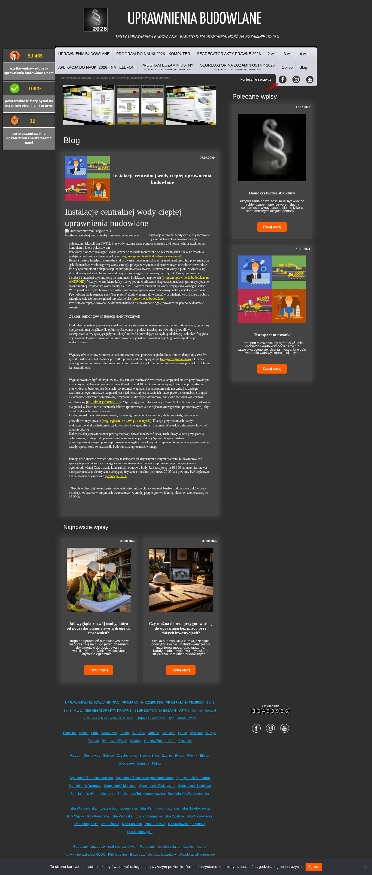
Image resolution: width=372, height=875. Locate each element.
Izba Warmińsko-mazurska (159, 808)
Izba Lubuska (132, 824)
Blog (303, 67)
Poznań (93, 741)
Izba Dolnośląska (140, 832)
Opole (182, 733)
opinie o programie (103, 401)
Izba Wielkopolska (83, 808)
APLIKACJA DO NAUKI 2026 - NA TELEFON (96, 67)
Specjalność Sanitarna (193, 778)
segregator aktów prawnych (126, 420)
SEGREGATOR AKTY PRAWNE (108, 710)
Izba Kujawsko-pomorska (186, 824)
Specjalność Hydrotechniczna (93, 794)
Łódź (95, 733)
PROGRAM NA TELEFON (185, 703)
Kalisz (156, 763)
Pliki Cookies (117, 854)
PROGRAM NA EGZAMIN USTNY (108, 718)
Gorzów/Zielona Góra (160, 741)
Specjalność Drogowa (85, 786)
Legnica (143, 763)
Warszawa (109, 733)
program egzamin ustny (176, 359)
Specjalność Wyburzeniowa (188, 794)
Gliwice (108, 755)
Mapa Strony (186, 718)
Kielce (84, 733)
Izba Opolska (174, 816)
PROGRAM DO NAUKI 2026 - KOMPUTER (153, 54)
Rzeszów (138, 733)
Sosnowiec (92, 755)
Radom (75, 755)
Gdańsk (135, 741)
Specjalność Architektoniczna (91, 778)
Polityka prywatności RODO (85, 854)
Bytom (179, 755)
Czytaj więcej (98, 670)
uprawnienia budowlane (148, 298)
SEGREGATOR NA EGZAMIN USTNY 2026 (237, 67)
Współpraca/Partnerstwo (197, 854)
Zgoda (313, 866)
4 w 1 (304, 54)
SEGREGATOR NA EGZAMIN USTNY (162, 710)
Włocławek (126, 763)
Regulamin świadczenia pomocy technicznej (173, 847)
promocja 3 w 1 (116, 476)
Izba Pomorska (98, 816)
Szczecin (185, 741)
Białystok (70, 733)
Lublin (124, 733)
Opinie (287, 67)
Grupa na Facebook (150, 718)
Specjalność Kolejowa (194, 786)
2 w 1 (272, 54)
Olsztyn (210, 733)
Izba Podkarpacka (148, 816)
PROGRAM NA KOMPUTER (142, 703)
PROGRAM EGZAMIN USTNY (167, 67)
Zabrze (167, 755)
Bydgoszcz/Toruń (114, 741)
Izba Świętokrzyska (196, 808)
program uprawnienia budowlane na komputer (150, 256)
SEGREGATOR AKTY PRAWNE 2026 (229, 54)
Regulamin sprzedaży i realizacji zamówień (105, 847)
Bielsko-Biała (149, 755)
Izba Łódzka (110, 824)
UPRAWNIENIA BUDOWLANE (83, 54)
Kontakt (210, 710)
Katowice (168, 733)
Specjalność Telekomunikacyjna (141, 794)
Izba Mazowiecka (199, 816)
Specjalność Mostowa (120, 786)
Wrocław (196, 733)
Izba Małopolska (86, 824)
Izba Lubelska (155, 824)
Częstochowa (127, 755)
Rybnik (192, 755)
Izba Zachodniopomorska (118, 808)
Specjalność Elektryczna (157, 786)
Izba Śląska (75, 816)
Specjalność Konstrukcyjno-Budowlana (145, 778)
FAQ (116, 703)
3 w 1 (288, 54)
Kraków (153, 733)
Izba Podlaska (122, 816)
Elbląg (204, 755)
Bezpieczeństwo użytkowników (153, 854)
